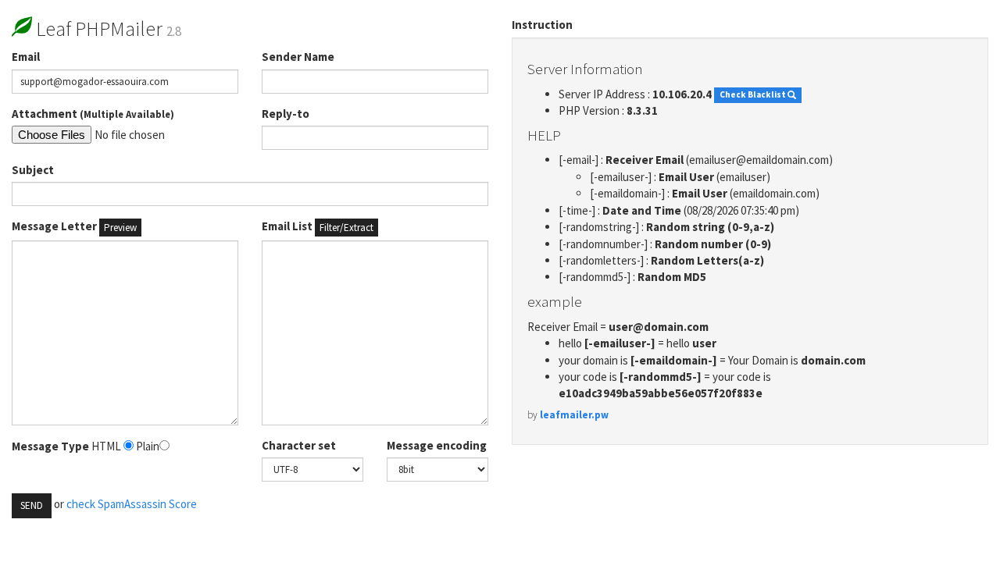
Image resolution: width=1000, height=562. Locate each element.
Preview (120, 227)
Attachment (93, 113)
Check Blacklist (754, 95)
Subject (33, 169)
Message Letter (74, 226)
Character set (299, 445)
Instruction (542, 24)
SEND (31, 505)
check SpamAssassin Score (131, 503)
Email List (317, 226)
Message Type (50, 446)
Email (26, 56)
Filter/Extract (346, 227)
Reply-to (285, 113)
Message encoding (437, 445)
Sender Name (298, 56)
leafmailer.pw (574, 415)
